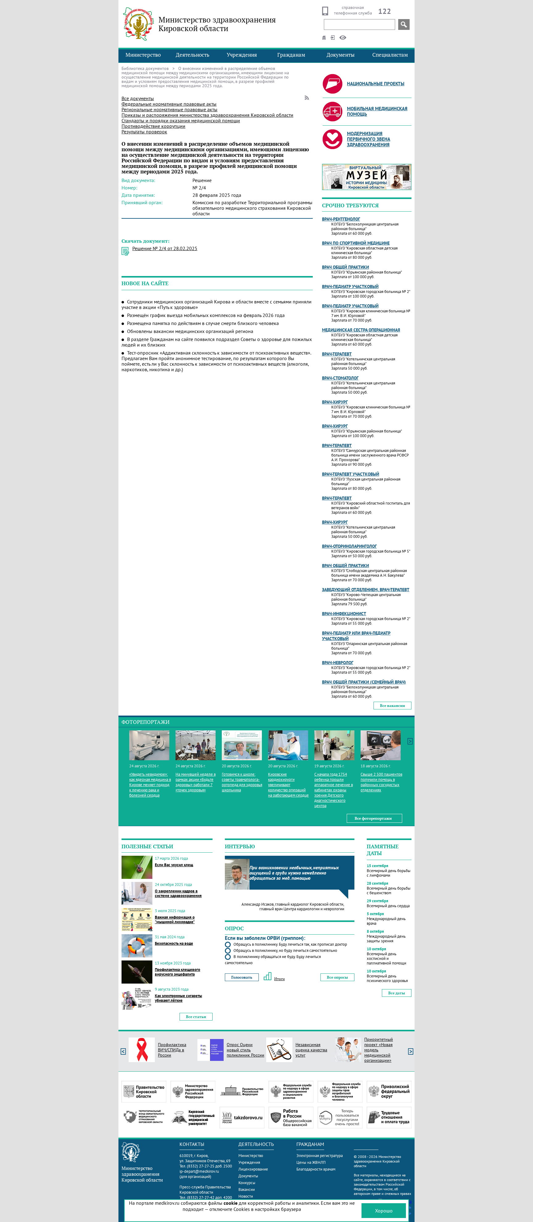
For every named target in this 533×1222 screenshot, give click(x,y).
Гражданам (291, 54)
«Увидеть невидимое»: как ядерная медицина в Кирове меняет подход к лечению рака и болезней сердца (150, 785)
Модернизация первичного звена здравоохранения (368, 139)
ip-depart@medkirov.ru (199, 1171)
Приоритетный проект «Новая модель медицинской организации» (378, 1050)
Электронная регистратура (319, 1155)
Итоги (279, 978)
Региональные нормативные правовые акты (169, 109)
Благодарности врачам (315, 1169)
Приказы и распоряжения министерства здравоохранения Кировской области (207, 115)
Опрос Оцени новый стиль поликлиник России (245, 1050)
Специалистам (390, 54)
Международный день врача (386, 921)
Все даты (396, 993)
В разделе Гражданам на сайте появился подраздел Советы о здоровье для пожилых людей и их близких (217, 342)
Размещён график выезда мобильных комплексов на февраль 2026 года (206, 315)
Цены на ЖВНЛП (311, 1162)
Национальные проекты (375, 84)
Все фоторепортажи (373, 818)
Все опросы (337, 977)
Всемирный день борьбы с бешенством (389, 890)
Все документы (138, 98)
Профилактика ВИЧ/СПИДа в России (172, 1050)
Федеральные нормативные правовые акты (169, 104)
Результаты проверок (144, 131)
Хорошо (384, 1211)
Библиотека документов (145, 68)
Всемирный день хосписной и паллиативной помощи (386, 958)
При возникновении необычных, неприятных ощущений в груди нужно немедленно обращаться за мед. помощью (294, 873)
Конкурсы (246, 1182)
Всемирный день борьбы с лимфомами (389, 873)
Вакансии (246, 1189)
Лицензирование (253, 1169)
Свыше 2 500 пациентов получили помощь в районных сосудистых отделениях (381, 782)
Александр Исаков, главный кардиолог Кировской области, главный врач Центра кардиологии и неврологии (293, 906)
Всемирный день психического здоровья (387, 978)
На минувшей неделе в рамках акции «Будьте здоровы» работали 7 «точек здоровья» (196, 782)
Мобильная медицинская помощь (377, 111)
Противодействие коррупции (153, 126)
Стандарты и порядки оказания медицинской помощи (181, 120)
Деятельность (192, 54)
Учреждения (242, 54)
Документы (341, 54)
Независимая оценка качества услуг (311, 1050)
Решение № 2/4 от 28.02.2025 (164, 248)
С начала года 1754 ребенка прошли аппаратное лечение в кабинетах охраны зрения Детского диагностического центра (333, 790)
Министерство (143, 54)
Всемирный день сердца (388, 905)
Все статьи (196, 1016)
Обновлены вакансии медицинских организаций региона (190, 331)
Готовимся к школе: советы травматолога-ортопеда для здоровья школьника (242, 782)
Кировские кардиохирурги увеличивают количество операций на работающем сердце (288, 785)
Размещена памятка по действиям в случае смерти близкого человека (203, 323)
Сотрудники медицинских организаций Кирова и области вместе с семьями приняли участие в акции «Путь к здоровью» (217, 304)
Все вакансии (392, 705)
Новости (245, 1196)
